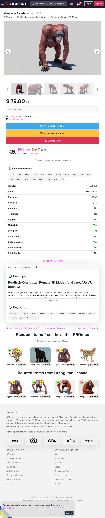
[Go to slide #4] (68, 89)
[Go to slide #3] (51, 89)
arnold (92, 313)
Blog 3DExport (13, 479)
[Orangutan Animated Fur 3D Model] (64, 387)
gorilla (51, 313)
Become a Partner (14, 475)
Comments (26, 267)
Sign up (99, 4)
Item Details (13, 267)
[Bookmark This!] (22, 359)
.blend (58, 175)
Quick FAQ (59, 462)
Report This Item (54, 261)
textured (82, 313)
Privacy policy (60, 475)
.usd (48, 179)
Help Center (59, 458)
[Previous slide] (8, 51)
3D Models (11, 454)
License (57, 467)
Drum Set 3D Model (86, 328)
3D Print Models (13, 458)
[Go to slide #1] (19, 89)
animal (41, 313)
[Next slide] (97, 51)
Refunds (58, 483)
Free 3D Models (13, 462)
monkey (25, 313)
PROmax (24, 149)
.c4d (67, 175)
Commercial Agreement (65, 471)
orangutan (14, 313)
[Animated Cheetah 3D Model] (16, 355)
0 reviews (34, 154)
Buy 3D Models (15, 449)
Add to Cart (54, 140)
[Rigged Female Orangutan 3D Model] (64, 355)
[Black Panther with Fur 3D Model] (40, 355)
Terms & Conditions (63, 479)
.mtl (41, 179)
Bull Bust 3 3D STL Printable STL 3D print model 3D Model (37, 328)
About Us (11, 412)
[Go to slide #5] (84, 89)
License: (13, 116)
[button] (95, 357)
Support (58, 454)
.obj (11, 179)
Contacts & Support (66, 449)
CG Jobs (10, 483)
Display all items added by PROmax (52, 341)
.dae (88, 175)
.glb (26, 179)
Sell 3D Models (13, 471)
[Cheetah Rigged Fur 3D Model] (88, 355)
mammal (60, 313)
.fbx (81, 175)
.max (11, 175)
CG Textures (12, 467)
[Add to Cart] (17, 359)
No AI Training (16, 119)
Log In (88, 4)
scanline (13, 318)
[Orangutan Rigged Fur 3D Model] (88, 387)
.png (42, 175)
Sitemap (79, 500)
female (35, 318)
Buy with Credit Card (54, 126)
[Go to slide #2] (35, 89)
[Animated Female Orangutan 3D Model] (40, 387)
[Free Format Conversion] (62, 179)
